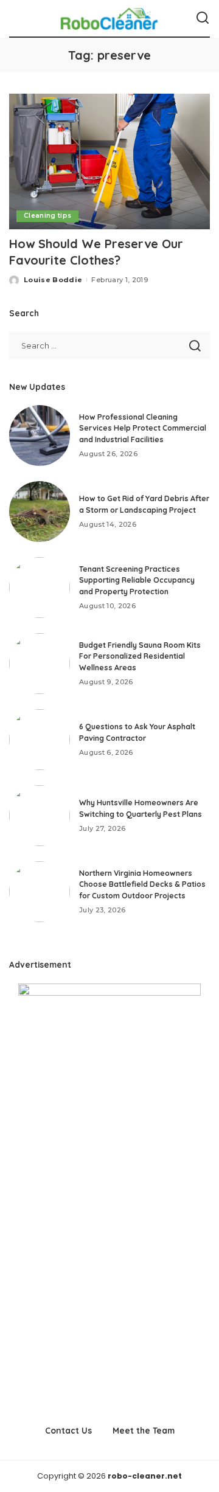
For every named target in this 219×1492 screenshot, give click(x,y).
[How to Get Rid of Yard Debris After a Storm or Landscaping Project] (39, 511)
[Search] (202, 18)
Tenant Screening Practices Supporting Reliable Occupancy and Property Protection (137, 580)
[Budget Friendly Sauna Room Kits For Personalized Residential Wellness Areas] (39, 663)
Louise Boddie (53, 280)
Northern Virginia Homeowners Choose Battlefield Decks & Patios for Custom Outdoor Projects (142, 884)
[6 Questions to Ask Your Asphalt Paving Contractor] (39, 739)
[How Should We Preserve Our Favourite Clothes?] (109, 161)
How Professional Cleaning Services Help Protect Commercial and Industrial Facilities (142, 428)
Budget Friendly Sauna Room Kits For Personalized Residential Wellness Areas (140, 656)
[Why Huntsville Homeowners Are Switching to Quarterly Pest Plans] (39, 815)
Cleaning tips (47, 216)
